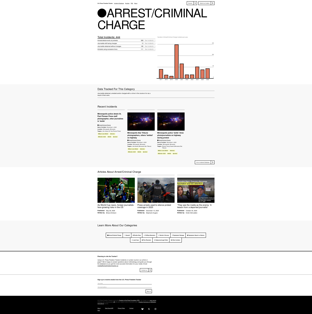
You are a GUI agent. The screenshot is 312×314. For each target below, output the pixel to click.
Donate (190, 3)
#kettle (109, 137)
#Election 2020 (102, 137)
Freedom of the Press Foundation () (129, 300)
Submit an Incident (204, 3)
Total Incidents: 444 (109, 37)
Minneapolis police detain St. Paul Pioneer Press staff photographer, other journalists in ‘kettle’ (110, 117)
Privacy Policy (121, 308)
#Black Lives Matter (103, 134)
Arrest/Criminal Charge (105, 125)
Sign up (149, 291)
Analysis (127, 3)
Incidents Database (119, 3)
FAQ (132, 3)
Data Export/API (109, 308)
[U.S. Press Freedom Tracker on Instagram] (155, 309)
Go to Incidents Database (202, 162)
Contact (131, 308)
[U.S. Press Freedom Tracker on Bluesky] (142, 309)
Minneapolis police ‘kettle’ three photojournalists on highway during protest (170, 135)
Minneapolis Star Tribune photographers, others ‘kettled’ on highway (140, 135)
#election (112, 134)
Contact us (144, 270)
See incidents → (150, 40)
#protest (115, 137)
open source (153, 300)
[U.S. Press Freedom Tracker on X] (149, 309)
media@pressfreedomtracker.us (108, 266)
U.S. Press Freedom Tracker (105, 3)
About (135, 3)
